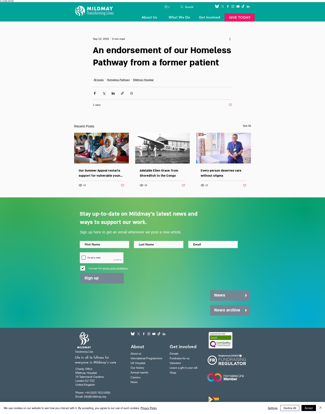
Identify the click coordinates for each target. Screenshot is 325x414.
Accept (309, 408)
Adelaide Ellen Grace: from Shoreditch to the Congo (159, 173)
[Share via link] (122, 93)
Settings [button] (272, 408)
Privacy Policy (148, 408)
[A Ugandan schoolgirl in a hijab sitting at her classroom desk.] (101, 148)
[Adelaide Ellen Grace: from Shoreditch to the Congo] (162, 148)
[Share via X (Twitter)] (104, 93)
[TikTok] (243, 6)
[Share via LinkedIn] (113, 93)
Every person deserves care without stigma (221, 173)
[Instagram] (233, 6)
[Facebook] (228, 6)
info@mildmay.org (95, 396)
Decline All (290, 408)
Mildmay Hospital (143, 79)
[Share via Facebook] (94, 93)
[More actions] (230, 39)
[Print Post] (131, 93)
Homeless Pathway (118, 79)
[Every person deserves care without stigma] (223, 148)
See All (247, 125)
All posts (99, 79)
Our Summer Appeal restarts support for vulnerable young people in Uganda (100, 173)
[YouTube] (238, 6)
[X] (223, 6)
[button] (167, 6)
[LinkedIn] (248, 6)
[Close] (320, 408)
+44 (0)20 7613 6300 (97, 392)
